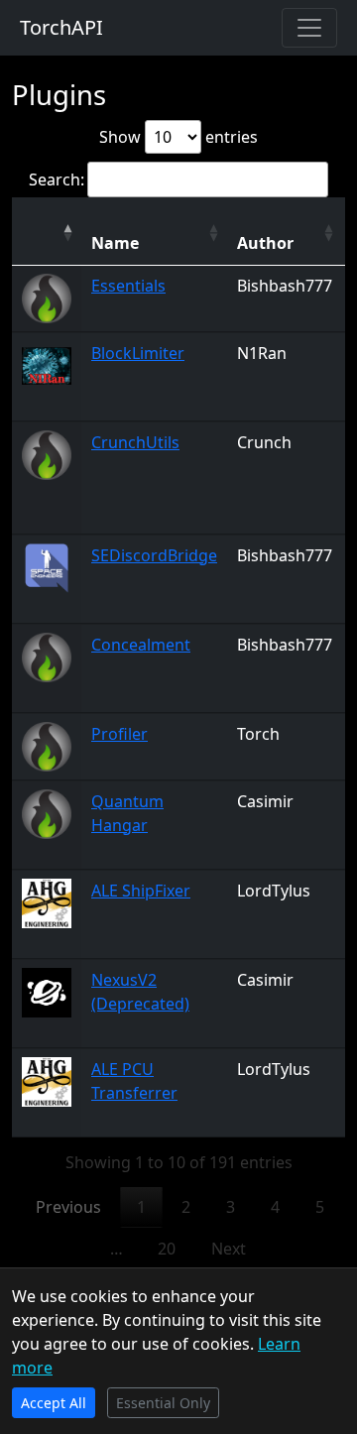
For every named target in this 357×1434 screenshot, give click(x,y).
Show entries (178, 137)
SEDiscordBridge (154, 555)
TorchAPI (61, 27)
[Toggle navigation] (309, 28)
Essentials (128, 286)
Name (115, 243)
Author (265, 243)
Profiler (119, 734)
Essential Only (163, 1402)
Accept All (53, 1402)
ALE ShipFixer (140, 890)
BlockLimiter (137, 353)
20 (167, 1248)
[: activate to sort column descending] (46, 231)
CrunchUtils (135, 442)
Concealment (140, 645)
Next (228, 1248)
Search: (56, 179)
